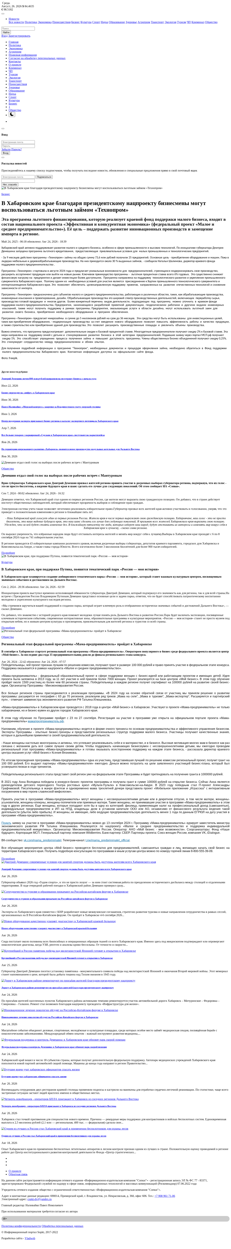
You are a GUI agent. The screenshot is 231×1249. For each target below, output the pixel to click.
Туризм (181, 22)
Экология (170, 22)
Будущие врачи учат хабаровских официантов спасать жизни (33, 1076)
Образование (117, 22)
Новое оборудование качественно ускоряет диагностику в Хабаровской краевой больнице (49, 928)
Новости (14, 18)
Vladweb (30, 1238)
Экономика (45, 22)
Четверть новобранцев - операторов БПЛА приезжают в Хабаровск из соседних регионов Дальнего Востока (58, 1106)
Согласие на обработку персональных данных (37, 58)
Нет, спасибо (10, 184)
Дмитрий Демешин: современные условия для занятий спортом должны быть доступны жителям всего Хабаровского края (66, 869)
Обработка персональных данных (62, 1226)
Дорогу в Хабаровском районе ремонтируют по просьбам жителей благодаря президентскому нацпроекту (57, 987)
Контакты (15, 61)
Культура (85, 22)
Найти (6, 32)
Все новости (16, 22)
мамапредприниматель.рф (46, 721)
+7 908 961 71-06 (164, 1195)
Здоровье (131, 22)
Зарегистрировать (19, 35)
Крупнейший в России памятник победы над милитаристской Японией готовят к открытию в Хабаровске (57, 958)
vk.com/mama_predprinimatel (42, 840)
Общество (211, 22)
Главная (13, 41)
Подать (6, 822)
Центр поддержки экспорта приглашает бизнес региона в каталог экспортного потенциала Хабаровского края (59, 421)
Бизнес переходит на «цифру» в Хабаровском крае (28, 392)
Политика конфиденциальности (21, 1226)
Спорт (96, 22)
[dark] (12, 114)
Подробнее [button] (8, 552)
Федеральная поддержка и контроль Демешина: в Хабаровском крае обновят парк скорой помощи (54, 1047)
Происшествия (61, 22)
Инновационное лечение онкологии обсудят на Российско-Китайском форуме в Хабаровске (49, 1017)
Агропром (144, 22)
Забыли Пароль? (11, 149)
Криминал (197, 22)
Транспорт (157, 22)
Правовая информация (23, 54)
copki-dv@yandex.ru (39, 1199)
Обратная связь (18, 1174)
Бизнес (75, 22)
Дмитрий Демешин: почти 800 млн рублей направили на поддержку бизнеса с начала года (48, 378)
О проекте (15, 64)
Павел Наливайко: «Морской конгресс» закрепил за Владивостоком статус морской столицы (51, 406)
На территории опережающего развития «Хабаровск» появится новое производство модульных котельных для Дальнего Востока (70, 449)
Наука (104, 22)
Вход (4, 35)
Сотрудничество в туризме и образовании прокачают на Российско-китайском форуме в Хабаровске (54, 898)
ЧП (189, 22)
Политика (31, 22)
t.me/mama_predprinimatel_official (108, 840)
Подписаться (44, 177)
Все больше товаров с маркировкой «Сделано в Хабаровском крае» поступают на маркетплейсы (53, 435)
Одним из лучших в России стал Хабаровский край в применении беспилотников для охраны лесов (53, 1135)
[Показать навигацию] (2, 13)
